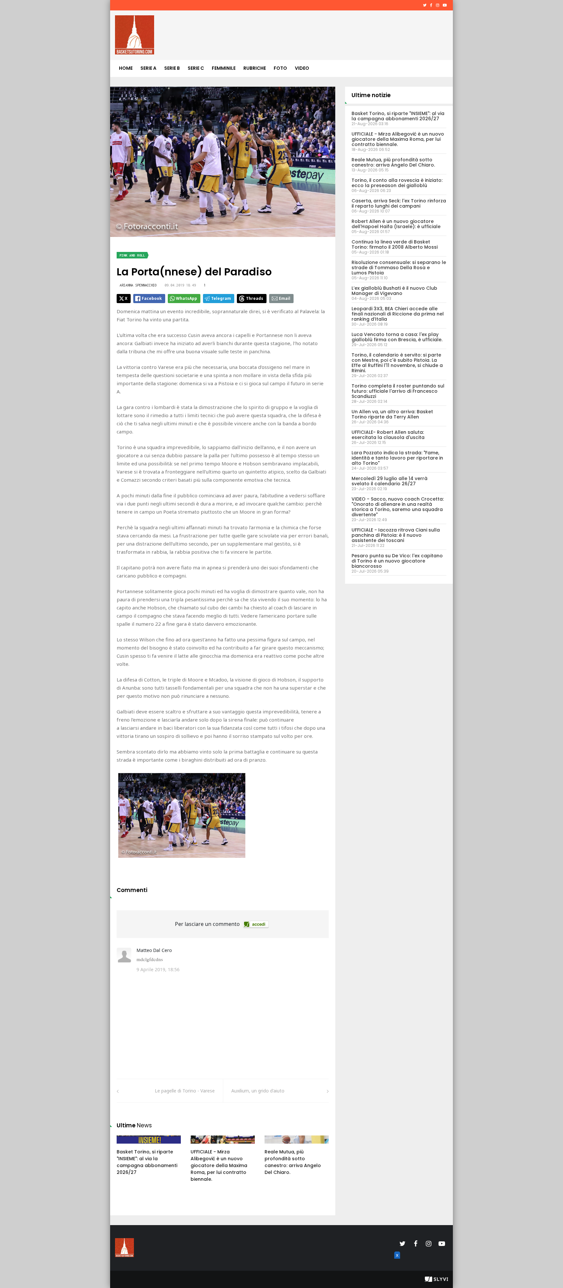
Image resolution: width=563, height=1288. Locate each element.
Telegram (221, 298)
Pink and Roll (132, 255)
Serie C (196, 68)
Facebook (152, 298)
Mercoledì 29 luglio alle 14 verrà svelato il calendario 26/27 (389, 481)
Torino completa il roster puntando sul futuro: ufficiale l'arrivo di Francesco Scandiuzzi (398, 391)
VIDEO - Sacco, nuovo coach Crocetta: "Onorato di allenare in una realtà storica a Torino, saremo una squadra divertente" (398, 507)
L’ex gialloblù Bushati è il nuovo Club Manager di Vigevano (394, 291)
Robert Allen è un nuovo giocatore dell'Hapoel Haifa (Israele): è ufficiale (396, 224)
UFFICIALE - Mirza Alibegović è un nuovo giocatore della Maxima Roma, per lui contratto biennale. (219, 1165)
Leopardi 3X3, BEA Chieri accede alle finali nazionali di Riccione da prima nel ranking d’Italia (398, 313)
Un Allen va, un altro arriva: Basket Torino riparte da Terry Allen (392, 414)
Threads (254, 298)
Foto (280, 68)
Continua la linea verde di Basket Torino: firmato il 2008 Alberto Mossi (395, 244)
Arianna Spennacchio (138, 285)
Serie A (148, 68)
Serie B (172, 68)
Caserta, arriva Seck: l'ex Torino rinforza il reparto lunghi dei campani (399, 203)
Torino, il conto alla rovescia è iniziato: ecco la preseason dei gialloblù (397, 183)
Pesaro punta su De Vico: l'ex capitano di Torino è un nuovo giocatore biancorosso (397, 560)
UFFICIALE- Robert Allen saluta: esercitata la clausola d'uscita (388, 435)
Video (302, 68)
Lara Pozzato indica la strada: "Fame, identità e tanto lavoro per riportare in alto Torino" (397, 457)
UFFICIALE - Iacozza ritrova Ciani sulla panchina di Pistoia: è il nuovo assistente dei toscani (396, 535)
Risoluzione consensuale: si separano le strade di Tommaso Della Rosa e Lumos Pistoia (399, 267)
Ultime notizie (371, 95)
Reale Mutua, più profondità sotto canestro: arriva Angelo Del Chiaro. (293, 1162)
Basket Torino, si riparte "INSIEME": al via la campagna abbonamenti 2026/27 (147, 1162)
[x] (396, 1262)
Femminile (224, 68)
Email (284, 298)
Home (126, 68)
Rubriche (254, 68)
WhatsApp (186, 298)
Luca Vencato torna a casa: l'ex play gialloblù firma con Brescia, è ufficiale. (397, 337)
